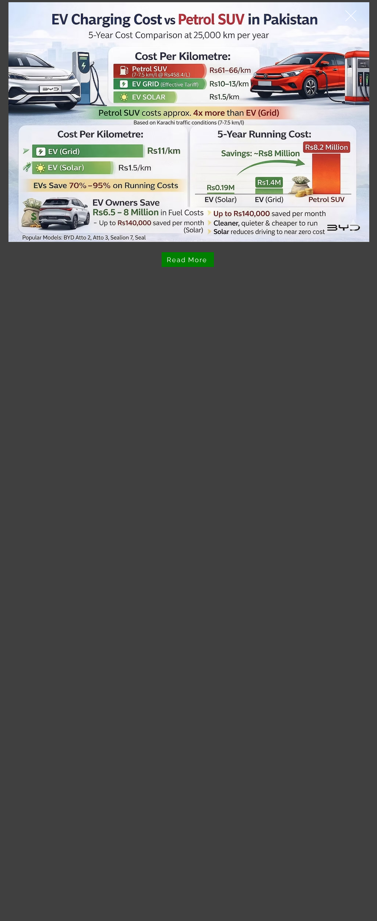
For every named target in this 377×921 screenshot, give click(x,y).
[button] (350, 15)
